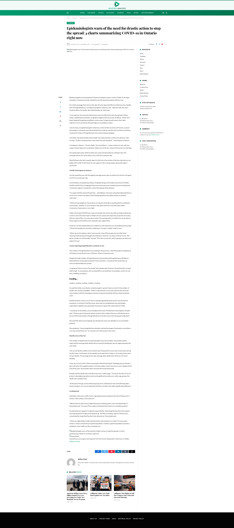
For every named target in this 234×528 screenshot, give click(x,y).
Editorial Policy (144, 93)
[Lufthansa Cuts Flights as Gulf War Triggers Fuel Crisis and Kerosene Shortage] (124, 483)
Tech (129, 13)
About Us (142, 84)
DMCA (142, 90)
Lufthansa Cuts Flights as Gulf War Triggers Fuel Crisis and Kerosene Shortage (124, 495)
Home (82, 13)
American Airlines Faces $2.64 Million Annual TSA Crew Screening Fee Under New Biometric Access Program (77, 496)
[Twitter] (60, 107)
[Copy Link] (60, 125)
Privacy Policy (144, 96)
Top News (91, 13)
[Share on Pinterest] (162, 44)
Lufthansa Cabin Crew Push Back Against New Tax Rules (100, 494)
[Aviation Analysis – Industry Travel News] (117, 5)
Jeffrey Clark (75, 44)
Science (120, 13)
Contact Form (144, 87)
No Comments (96, 44)
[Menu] (68, 13)
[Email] (60, 121)
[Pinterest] (60, 116)
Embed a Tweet (74, 441)
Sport (136, 13)
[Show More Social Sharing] (165, 44)
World (101, 13)
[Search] (163, 13)
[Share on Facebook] (156, 44)
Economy (110, 13)
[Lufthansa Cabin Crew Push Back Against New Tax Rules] (101, 483)
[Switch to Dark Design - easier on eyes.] (166, 13)
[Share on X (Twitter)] (159, 44)
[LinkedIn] (60, 111)
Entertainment (148, 13)
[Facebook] (60, 102)
